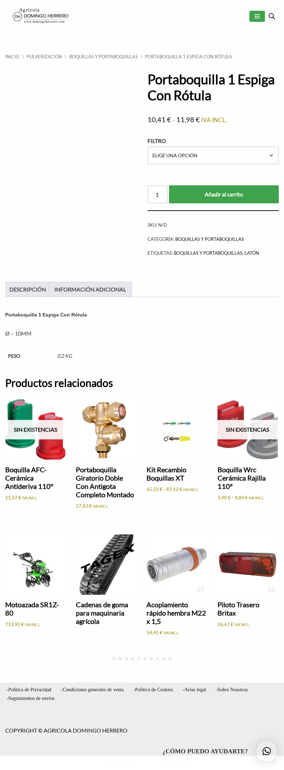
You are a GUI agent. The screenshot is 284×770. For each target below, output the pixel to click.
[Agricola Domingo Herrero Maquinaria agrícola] (39, 16)
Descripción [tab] (27, 289)
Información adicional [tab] (90, 289)
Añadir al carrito (224, 194)
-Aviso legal (194, 689)
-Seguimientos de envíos (30, 698)
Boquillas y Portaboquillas (103, 56)
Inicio (12, 56)
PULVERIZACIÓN (44, 56)
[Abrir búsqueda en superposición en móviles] (271, 16)
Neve (94, 763)
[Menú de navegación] (257, 16)
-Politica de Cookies (153, 689)
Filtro (157, 140)
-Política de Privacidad (29, 689)
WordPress (181, 763)
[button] (266, 751)
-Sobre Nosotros (232, 689)
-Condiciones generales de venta (92, 689)
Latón (252, 253)
